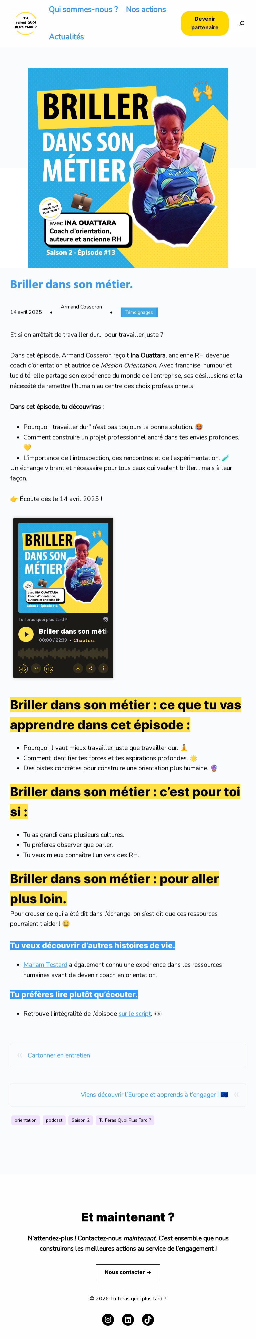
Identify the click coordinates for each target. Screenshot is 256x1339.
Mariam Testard (45, 965)
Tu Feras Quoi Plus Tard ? (125, 1120)
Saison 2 (81, 1120)
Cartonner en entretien (59, 1055)
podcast (54, 1120)
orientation (26, 1120)
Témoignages (139, 312)
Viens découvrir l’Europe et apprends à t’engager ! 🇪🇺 (154, 1094)
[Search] (237, 23)
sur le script (135, 1013)
